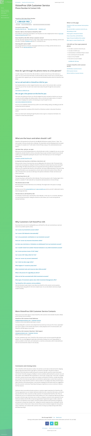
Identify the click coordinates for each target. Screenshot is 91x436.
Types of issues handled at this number (76, 38)
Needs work (59, 417)
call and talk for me (30, 189)
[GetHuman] (6, 2)
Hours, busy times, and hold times (75, 36)
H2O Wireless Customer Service (74, 68)
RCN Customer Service (72, 71)
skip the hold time (28, 47)
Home (2, 8)
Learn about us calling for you (22, 90)
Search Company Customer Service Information (5, 12)
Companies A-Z (4, 15)
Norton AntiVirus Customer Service (75, 73)
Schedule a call (42, 29)
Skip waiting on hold (32, 29)
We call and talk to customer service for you (77, 29)
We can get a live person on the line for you (30, 94)
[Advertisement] (39, 58)
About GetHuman (5, 17)
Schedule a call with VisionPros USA (23, 158)
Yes (54, 417)
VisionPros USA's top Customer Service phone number (77, 26)
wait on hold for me (40, 189)
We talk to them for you (20, 29)
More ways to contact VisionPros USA (75, 40)
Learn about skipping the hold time (23, 102)
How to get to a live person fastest (75, 33)
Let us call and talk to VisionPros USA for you (31, 82)
